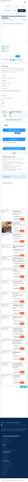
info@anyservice (7, 466)
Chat (18, 56)
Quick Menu (23, 386)
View (22, 219)
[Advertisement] (14, 198)
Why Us (4, 443)
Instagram (5, 470)
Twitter (5, 472)
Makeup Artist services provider (14, 119)
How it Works (5, 448)
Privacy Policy (5, 457)
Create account (5, 439)
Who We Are (5, 459)
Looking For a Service (7, 441)
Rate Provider (14, 139)
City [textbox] (17, 6)
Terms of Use (5, 454)
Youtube (5, 474)
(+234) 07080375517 (8, 463)
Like (5, 56)
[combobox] (8, 6)
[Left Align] (23, 7)
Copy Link (21, 60)
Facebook (5, 468)
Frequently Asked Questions (8, 450)
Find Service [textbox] (8, 6)
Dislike (11, 56)
